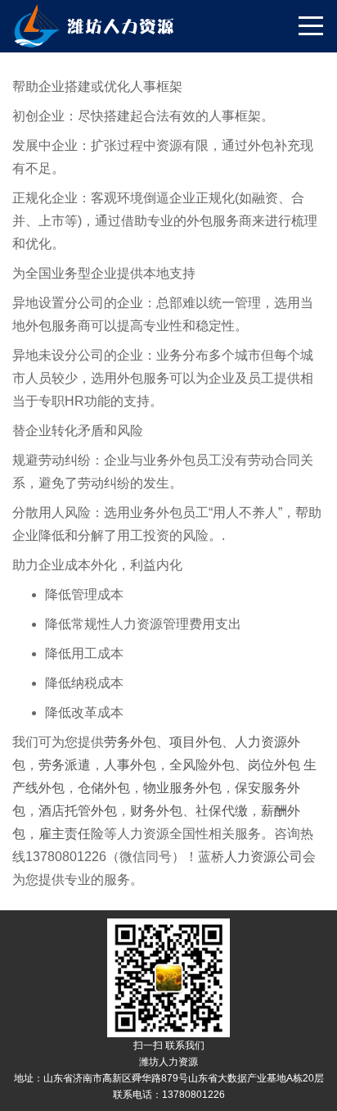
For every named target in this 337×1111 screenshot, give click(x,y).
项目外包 (195, 742)
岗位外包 (275, 765)
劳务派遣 (64, 765)
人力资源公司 (263, 857)
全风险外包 (202, 765)
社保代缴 (221, 811)
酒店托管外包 (77, 811)
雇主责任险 (71, 834)
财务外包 (156, 811)
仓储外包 (104, 788)
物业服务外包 (182, 788)
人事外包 (130, 765)
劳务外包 (130, 742)
